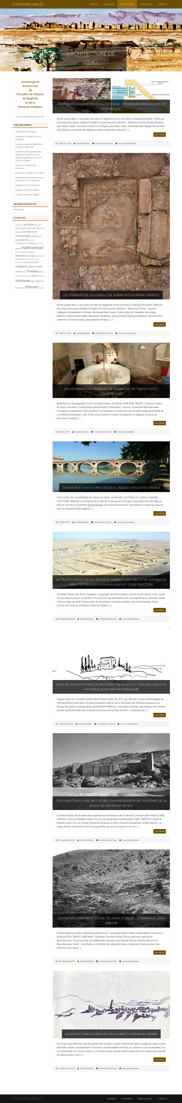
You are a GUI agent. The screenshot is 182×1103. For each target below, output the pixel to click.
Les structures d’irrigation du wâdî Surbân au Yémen (111, 1034)
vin (42, 281)
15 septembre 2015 (66, 1068)
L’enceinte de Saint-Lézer (26, 131)
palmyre (18, 259)
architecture (29, 231)
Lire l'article (159, 134)
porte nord (35, 259)
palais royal (39, 256)
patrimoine (26, 259)
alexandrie (19, 225)
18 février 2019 (64, 143)
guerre (18, 248)
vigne (33, 281)
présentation (33, 262)
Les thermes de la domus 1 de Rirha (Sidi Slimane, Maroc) (111, 295)
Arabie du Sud (33, 228)
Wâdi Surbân (20, 288)
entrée (31, 240)
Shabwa (32, 271)
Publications (127, 4)
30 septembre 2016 (66, 619)
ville (38, 281)
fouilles (30, 243)
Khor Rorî (19, 252)
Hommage (109, 4)
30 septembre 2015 (66, 840)
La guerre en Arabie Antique (27, 190)
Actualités (146, 4)
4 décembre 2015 (65, 724)
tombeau (41, 276)
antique (29, 224)
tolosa (34, 275)
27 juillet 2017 (64, 522)
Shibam (41, 272)
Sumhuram (26, 276)
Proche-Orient (20, 262)
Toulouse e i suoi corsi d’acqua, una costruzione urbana (111, 487)
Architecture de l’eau (104, 143)
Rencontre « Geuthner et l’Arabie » (30, 173)
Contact (162, 4)
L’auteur (93, 4)
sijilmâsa (18, 276)
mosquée (31, 252)
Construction (36, 236)
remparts (31, 266)
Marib (25, 252)
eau (17, 240)
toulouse (22, 280)
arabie (23, 228)
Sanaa (24, 272)
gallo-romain (38, 243)
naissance (21, 255)
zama (41, 288)
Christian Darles (27, 4)
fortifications (20, 243)
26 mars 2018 (64, 432)
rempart (21, 266)
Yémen (32, 287)
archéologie (22, 236)
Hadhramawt (33, 247)
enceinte (23, 239)
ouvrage (31, 255)
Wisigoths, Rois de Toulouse (27, 185)
